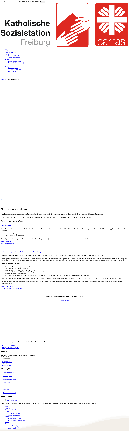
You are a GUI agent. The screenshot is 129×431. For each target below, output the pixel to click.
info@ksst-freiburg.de (7, 243)
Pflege (6, 406)
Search (42, 1)
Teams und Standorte (14, 413)
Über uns (7, 411)
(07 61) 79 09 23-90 (7, 286)
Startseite (3, 79)
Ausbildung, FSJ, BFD (9, 379)
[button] (62, 300)
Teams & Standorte (8, 372)
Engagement (6, 382)
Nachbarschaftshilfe (10, 410)
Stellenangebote (7, 376)
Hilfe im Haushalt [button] (7, 225)
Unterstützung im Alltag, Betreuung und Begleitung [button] (21, 252)
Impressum (6, 389)
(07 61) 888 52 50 (6, 242)
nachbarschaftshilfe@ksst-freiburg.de (12, 288)
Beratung (7, 408)
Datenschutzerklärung (9, 393)
